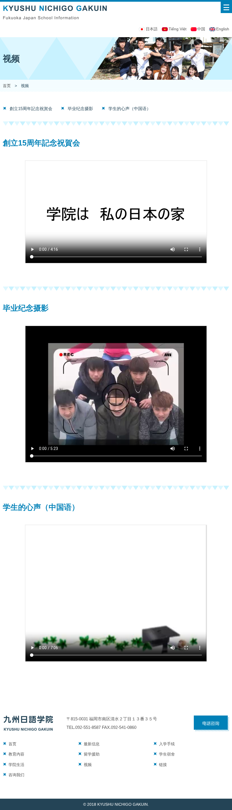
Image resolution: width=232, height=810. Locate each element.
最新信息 (92, 744)
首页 (7, 86)
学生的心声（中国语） (129, 108)
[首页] (55, 4)
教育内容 (16, 754)
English (222, 29)
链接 (163, 765)
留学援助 (92, 754)
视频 (88, 765)
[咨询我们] (211, 718)
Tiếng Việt (177, 29)
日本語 (152, 29)
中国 (201, 29)
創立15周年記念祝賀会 (31, 108)
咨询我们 (16, 775)
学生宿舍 (167, 754)
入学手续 (167, 744)
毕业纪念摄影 (80, 108)
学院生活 (16, 765)
